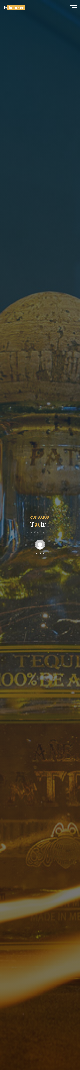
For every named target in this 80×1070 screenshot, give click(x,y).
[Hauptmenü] (73, 7)
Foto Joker (14, 7)
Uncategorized (39, 516)
